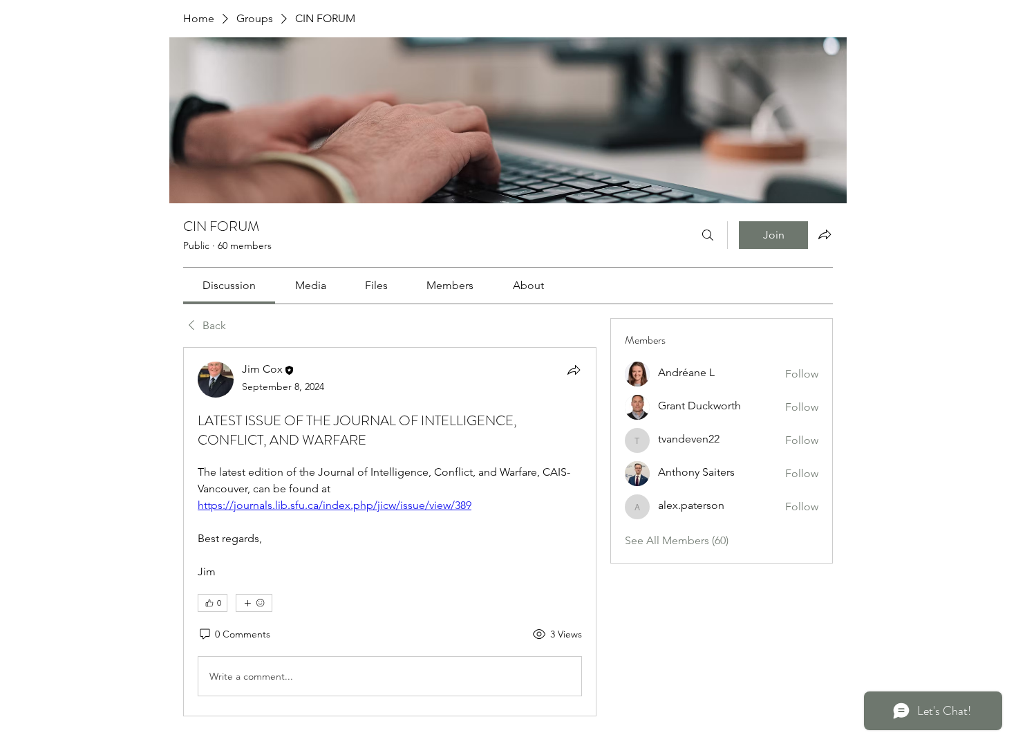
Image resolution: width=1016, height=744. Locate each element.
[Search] (707, 235)
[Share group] (824, 234)
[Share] (573, 370)
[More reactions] (254, 603)
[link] (229, 285)
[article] (389, 531)
